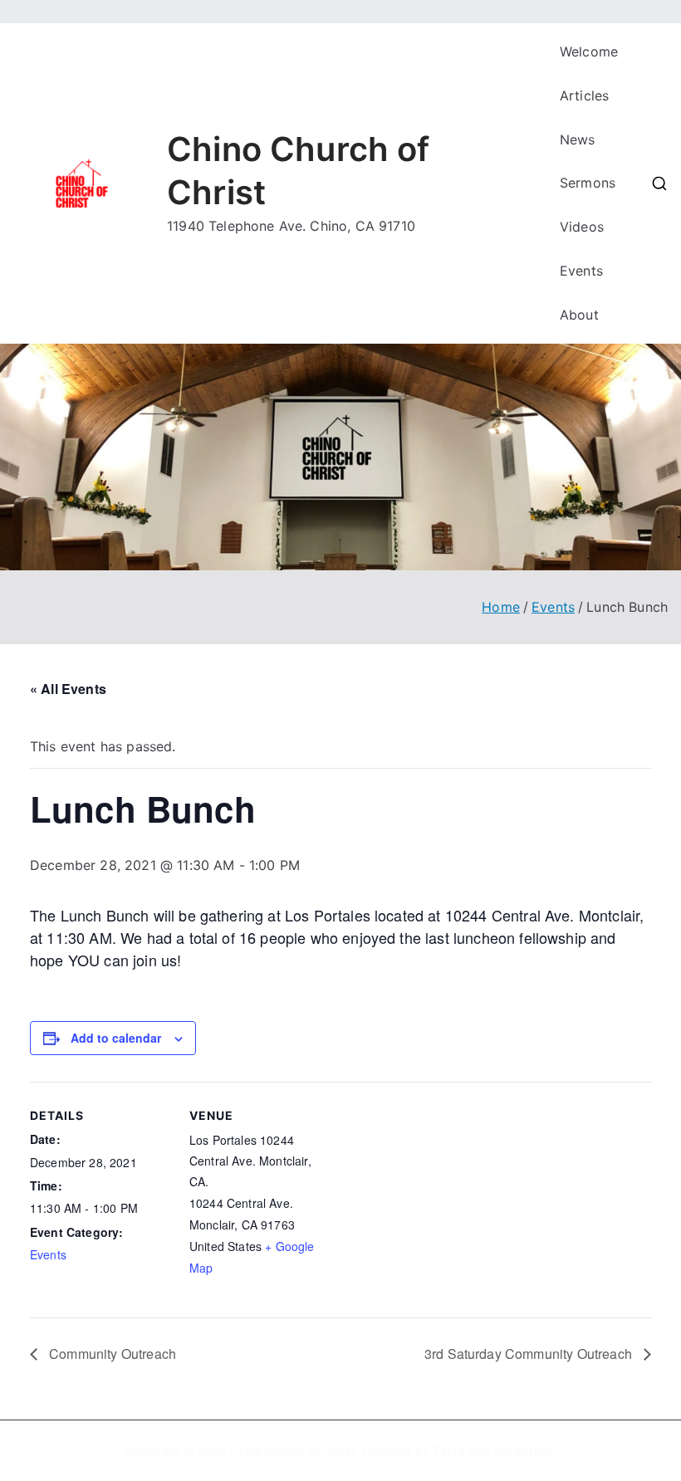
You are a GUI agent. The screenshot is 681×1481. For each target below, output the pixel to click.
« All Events (68, 688)
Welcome (589, 51)
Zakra (449, 1451)
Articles (584, 95)
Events (581, 270)
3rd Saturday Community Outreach (529, 1353)
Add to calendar (116, 1037)
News (577, 139)
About (579, 314)
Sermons (587, 182)
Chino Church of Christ (292, 1451)
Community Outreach (111, 1353)
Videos (582, 226)
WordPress (522, 1451)
